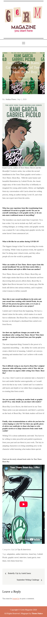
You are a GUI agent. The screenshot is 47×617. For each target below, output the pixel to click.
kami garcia (31, 557)
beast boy (32, 554)
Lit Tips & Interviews (23, 549)
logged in (16, 599)
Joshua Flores (11, 99)
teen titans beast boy (15, 561)
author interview (22, 554)
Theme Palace (37, 613)
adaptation (11, 554)
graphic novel (13, 557)
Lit (12, 549)
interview (23, 557)
